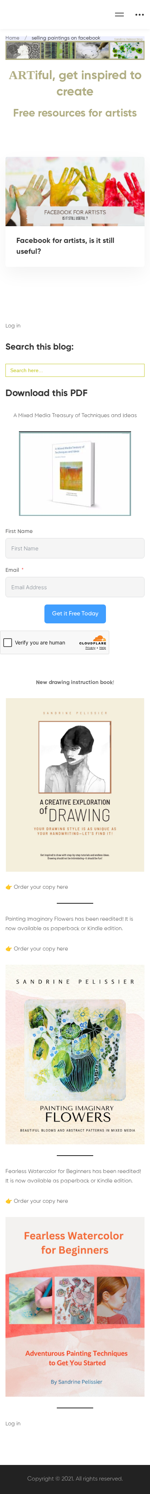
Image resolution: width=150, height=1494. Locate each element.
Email (12, 570)
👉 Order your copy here (36, 887)
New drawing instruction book (74, 682)
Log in (12, 326)
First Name (19, 531)
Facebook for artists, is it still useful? (65, 246)
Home (12, 38)
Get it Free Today (75, 614)
